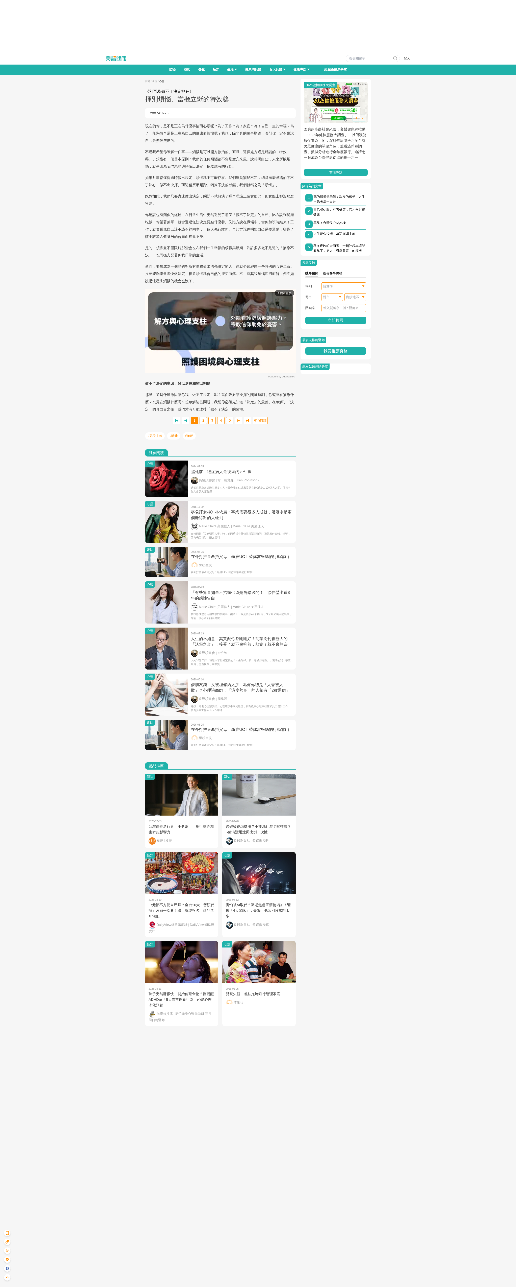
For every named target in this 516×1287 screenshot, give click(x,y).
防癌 (172, 69)
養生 (201, 69)
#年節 (189, 436)
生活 (154, 81)
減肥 (187, 69)
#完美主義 (155, 436)
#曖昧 (174, 436)
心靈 (161, 81)
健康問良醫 (253, 69)
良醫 (147, 81)
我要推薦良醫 (336, 351)
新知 (216, 69)
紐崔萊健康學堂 (335, 69)
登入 (407, 58)
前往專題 (335, 172)
